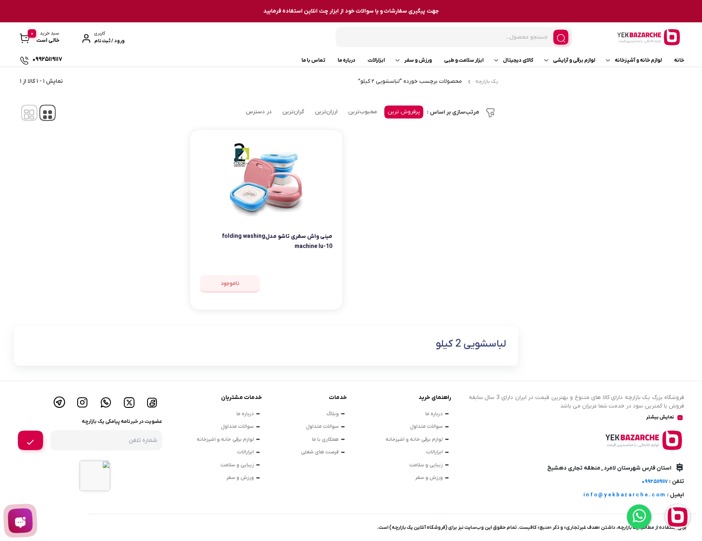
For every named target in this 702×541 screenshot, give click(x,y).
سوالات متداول (426, 426)
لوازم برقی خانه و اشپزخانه (414, 439)
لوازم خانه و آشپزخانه (638, 60)
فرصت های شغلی (320, 451)
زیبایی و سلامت (426, 464)
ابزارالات (376, 60)
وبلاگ (333, 413)
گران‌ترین (293, 112)
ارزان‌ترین (326, 112)
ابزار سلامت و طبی (463, 60)
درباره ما (346, 60)
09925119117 (655, 481)
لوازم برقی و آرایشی (574, 60)
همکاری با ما (325, 439)
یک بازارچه (486, 81)
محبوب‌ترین (362, 112)
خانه (679, 60)
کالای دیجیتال (518, 60)
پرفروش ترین (404, 112)
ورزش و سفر (418, 60)
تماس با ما (313, 60)
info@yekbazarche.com (624, 494)
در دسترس (259, 112)
